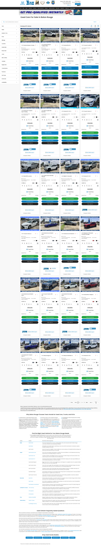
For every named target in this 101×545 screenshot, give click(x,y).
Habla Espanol (72, 8)
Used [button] (26, 8)
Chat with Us (30, 78)
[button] (38, 35)
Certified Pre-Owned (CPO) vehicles (64, 534)
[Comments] (37, 55)
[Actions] (37, 45)
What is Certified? (51, 536)
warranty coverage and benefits (45, 535)
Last (91, 422)
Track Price (30, 61)
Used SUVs (30, 498)
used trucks (44, 539)
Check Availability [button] (30, 72)
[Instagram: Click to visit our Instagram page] (80, 5)
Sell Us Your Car (40, 8)
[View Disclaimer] (31, 55)
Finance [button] (46, 8)
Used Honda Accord (32, 472)
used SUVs (39, 539)
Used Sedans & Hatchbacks (34, 504)
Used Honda (31, 463)
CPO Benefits (31, 514)
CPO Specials (31, 511)
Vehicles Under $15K (32, 517)
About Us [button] (67, 8)
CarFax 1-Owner (31, 520)
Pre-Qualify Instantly (29, 75)
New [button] (23, 8)
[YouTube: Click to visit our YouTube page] (78, 5)
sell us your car (54, 444)
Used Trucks (31, 501)
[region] (29, 65)
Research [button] (62, 8)
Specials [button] (34, 8)
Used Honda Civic (32, 475)
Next (87, 422)
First (71, 422)
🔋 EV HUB (57, 8)
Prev (75, 422)
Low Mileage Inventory (33, 523)
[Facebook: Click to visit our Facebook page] (77, 5)
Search (95, 21)
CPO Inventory (31, 507)
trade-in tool (42, 444)
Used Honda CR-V (32, 479)
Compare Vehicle (27, 90)
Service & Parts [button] (51, 8)
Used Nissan (31, 466)
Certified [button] (30, 8)
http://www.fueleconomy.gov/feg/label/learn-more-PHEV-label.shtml (77, 429)
